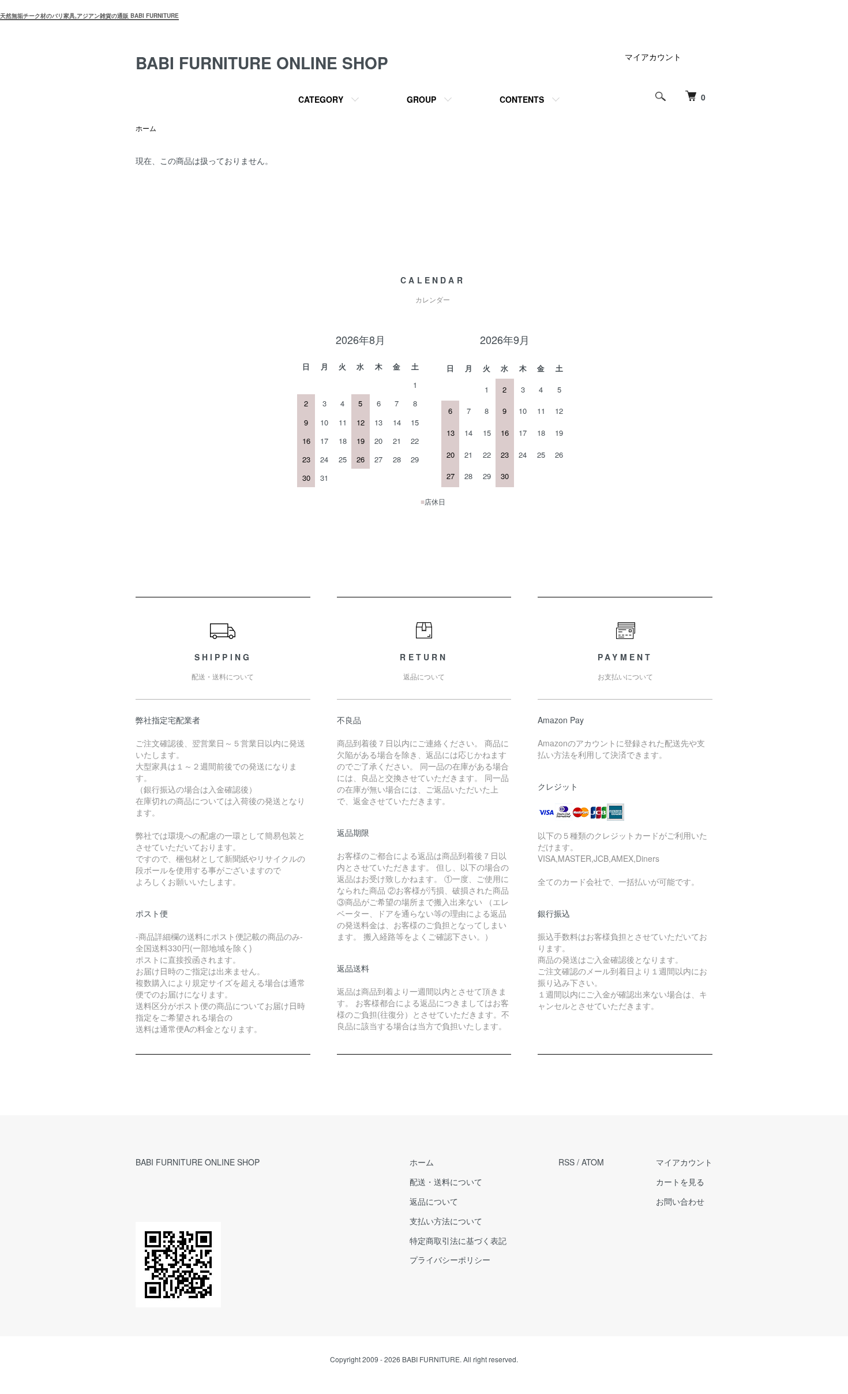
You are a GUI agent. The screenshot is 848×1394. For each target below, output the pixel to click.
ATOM (592, 1162)
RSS (566, 1162)
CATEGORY (320, 99)
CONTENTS (522, 99)
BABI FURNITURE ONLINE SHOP (262, 62)
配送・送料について (446, 1181)
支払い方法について (446, 1221)
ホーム (146, 128)
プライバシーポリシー (450, 1259)
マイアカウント (653, 56)
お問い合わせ (680, 1201)
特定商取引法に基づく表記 (458, 1240)
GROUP (421, 99)
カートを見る (680, 1181)
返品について (434, 1201)
